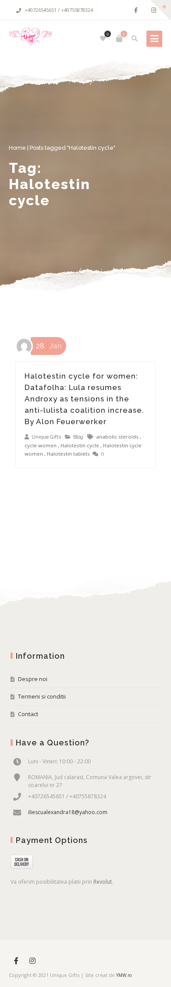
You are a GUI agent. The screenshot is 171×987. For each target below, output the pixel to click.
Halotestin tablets (68, 453)
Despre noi (32, 679)
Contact (28, 714)
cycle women (41, 445)
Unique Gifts (46, 437)
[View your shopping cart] (119, 38)
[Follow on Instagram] (153, 10)
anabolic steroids (117, 436)
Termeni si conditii (42, 696)
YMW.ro (124, 975)
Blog (78, 437)
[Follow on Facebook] (136, 10)
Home (17, 147)
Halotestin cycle (80, 445)
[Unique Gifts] (30, 38)
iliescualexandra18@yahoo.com (67, 812)
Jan (49, 346)
